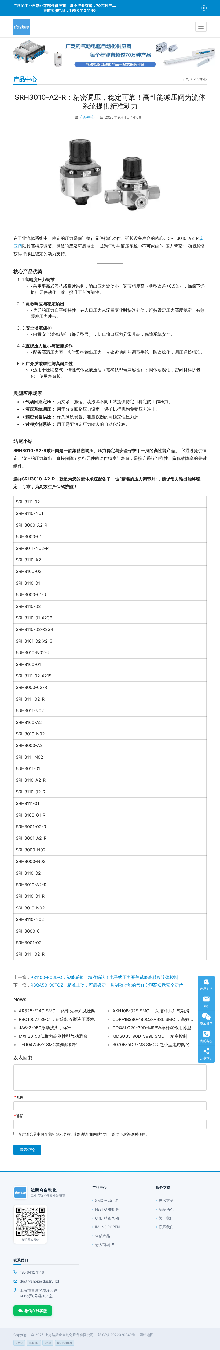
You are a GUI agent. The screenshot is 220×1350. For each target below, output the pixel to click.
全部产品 (102, 1235)
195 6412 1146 (32, 1272)
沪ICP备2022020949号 (116, 1335)
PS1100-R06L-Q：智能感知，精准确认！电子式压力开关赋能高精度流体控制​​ (104, 977)
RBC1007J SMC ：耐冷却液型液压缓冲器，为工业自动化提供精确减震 (60, 1019)
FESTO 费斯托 (107, 1209)
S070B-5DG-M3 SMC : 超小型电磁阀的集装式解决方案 (153, 1044)
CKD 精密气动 (107, 1218)
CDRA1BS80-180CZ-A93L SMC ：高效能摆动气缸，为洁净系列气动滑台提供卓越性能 (153, 1019)
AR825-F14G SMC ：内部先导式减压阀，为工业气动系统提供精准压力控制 (60, 1010)
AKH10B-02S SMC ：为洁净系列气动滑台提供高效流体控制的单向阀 (153, 1010)
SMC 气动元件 (107, 1200)
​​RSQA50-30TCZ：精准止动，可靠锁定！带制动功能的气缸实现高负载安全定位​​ (107, 985)
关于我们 (166, 1218)
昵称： (20, 1097)
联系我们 (166, 1227)
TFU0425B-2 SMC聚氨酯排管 (48, 1044)
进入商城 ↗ (105, 1244)
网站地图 (146, 1335)
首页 (185, 79)
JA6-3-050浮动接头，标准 (45, 1027)
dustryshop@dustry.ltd (39, 1281)
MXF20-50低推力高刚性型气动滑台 (53, 1036)
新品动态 (166, 1209)
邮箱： (20, 1115)
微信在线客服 (35, 1310)
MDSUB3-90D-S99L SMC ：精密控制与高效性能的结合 (153, 1036)
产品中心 (87, 117)
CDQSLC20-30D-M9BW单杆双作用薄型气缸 (153, 1027)
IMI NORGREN (107, 1227)
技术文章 (166, 1200)
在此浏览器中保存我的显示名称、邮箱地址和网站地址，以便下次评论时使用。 (83, 1134)
